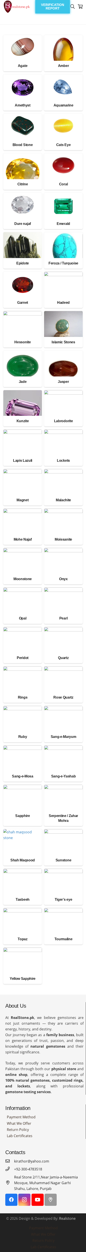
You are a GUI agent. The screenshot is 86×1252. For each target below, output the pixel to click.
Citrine (22, 184)
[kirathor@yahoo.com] (9, 1161)
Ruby (22, 737)
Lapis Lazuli (22, 460)
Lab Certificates (19, 1135)
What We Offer (19, 1123)
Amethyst (22, 105)
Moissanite (63, 539)
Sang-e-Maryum (63, 737)
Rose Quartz (63, 697)
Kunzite (23, 421)
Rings (22, 697)
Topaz (22, 939)
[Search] (72, 6)
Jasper (63, 382)
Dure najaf (22, 224)
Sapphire (22, 816)
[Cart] (80, 6)
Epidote (22, 263)
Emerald (63, 224)
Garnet (22, 302)
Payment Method (21, 1117)
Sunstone (63, 860)
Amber (63, 66)
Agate (22, 66)
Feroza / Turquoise (63, 263)
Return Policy (18, 1129)
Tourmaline (63, 939)
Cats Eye (63, 145)
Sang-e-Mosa (22, 776)
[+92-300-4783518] (9, 1169)
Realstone (67, 1218)
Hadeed (63, 302)
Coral (63, 184)
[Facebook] (11, 1200)
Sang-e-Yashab (63, 776)
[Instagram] (24, 1200)
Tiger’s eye (63, 899)
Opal (22, 618)
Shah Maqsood (22, 860)
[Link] (17, 6)
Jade (23, 382)
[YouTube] (38, 1200)
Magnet (22, 500)
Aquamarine (63, 105)
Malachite (63, 500)
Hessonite (22, 342)
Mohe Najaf (23, 539)
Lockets (63, 460)
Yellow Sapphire (23, 978)
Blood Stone (23, 145)
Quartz (63, 658)
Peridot (22, 658)
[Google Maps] (51, 1200)
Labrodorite (63, 421)
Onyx (63, 579)
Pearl (63, 618)
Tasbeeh (23, 899)
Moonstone (22, 579)
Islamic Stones (63, 342)
